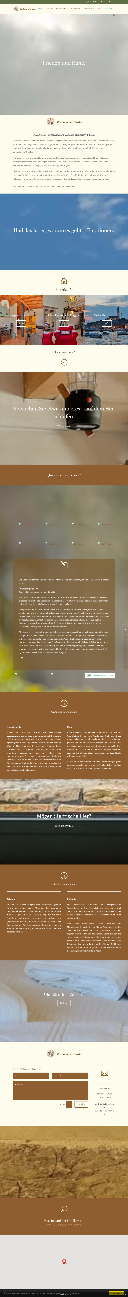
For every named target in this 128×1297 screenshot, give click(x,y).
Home (40, 9)
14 (125, 666)
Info (21, 323)
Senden (81, 1104)
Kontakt (108, 9)
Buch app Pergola (64, 825)
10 (125, 656)
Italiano (96, 2)
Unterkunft (61, 9)
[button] (65, 1261)
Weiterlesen (64, 426)
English (88, 2)
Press (100, 9)
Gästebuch (75, 9)
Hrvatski (112, 2)
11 (125, 658)
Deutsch (104, 2)
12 (125, 661)
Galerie (50, 9)
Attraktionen (89, 9)
